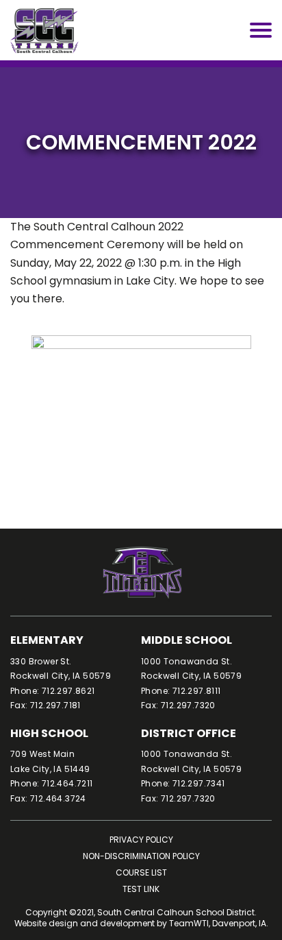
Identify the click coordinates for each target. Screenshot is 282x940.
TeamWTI (189, 923)
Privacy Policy (141, 839)
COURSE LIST (141, 872)
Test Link (141, 889)
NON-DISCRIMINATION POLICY (141, 856)
